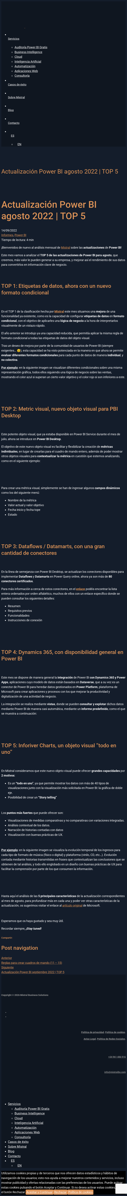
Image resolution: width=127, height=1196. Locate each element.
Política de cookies (115, 1032)
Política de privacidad (92, 1032)
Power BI (20, 235)
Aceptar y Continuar (39, 1192)
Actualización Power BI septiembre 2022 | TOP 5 (32, 970)
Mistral (65, 247)
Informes (7, 235)
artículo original (72, 905)
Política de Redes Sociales (111, 1039)
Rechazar (60, 1192)
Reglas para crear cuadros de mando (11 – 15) (31, 960)
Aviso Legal (90, 1039)
